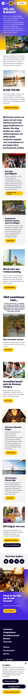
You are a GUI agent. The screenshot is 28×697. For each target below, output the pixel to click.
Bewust (6, 638)
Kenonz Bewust (10, 288)
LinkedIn (22, 561)
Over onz (7, 641)
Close (25, 663)
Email (6, 561)
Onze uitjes (10, 241)
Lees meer (8, 401)
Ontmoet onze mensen (11, 193)
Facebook (11, 561)
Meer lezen (8, 350)
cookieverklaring (6, 673)
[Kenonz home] (11, 3)
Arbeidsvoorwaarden (11, 540)
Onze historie (11, 453)
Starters (6, 647)
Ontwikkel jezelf (11, 635)
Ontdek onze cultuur (11, 108)
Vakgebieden (9, 632)
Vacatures (8, 629)
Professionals (8, 650)
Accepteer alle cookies (12, 692)
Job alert (9, 659)
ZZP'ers (6, 654)
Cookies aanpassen (10, 681)
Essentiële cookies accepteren (14, 687)
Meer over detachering (12, 545)
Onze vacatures (9, 611)
